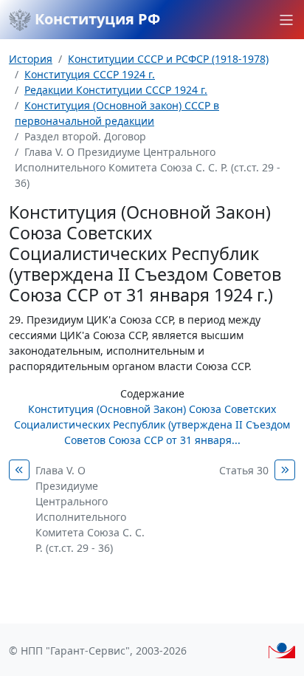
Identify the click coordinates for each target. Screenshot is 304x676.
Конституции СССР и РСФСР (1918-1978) (168, 59)
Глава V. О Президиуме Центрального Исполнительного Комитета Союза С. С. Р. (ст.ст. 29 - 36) (90, 509)
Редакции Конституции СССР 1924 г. (115, 90)
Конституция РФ (95, 19)
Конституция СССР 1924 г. (89, 74)
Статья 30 (244, 470)
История (30, 59)
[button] (286, 20)
